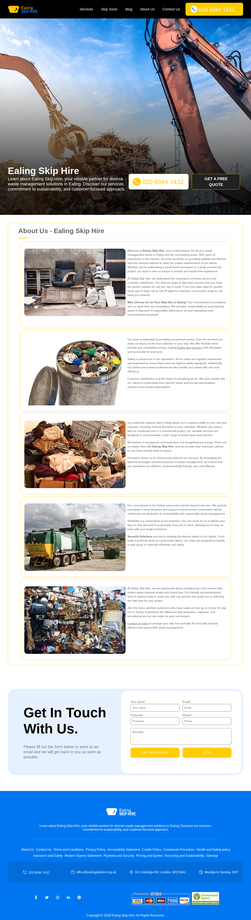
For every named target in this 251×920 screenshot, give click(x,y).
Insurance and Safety (48, 855)
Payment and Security (119, 855)
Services (86, 9)
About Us (147, 9)
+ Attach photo (155, 752)
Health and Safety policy (213, 849)
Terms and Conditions (68, 849)
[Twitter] (47, 898)
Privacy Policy (95, 849)
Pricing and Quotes (149, 855)
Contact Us (171, 9)
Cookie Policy (151, 849)
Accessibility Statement (123, 849)
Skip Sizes (109, 9)
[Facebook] (36, 898)
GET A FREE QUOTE (216, 182)
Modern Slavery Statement (83, 855)
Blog (128, 9)
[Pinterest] (79, 898)
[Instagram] (58, 898)
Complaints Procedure (178, 849)
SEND (207, 752)
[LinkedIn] (68, 898)
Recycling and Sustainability (184, 855)
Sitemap (212, 855)
